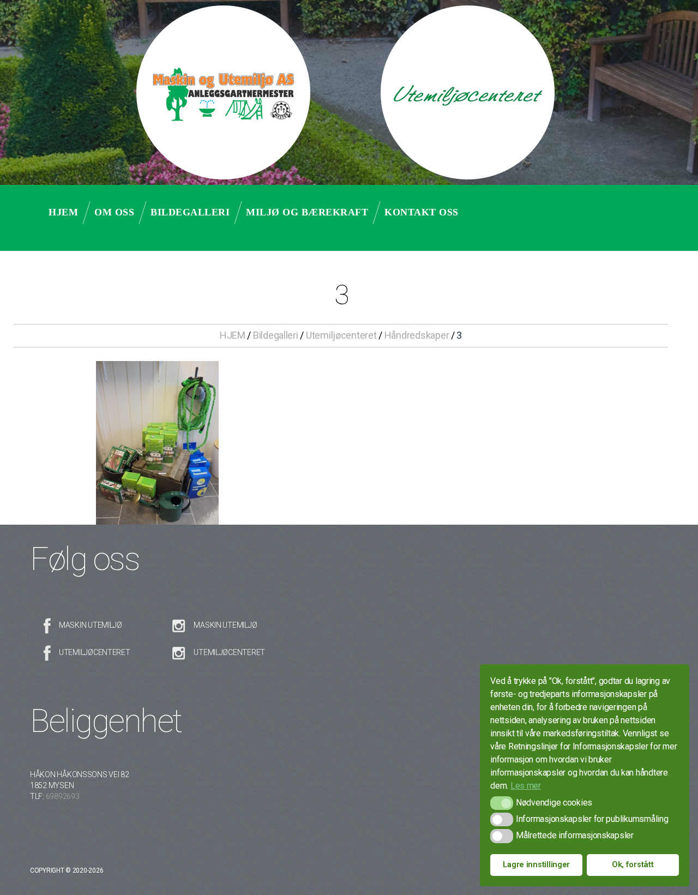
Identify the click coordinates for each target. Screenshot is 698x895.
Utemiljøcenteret (341, 335)
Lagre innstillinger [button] (536, 864)
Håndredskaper (416, 335)
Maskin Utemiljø (90, 625)
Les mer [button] (525, 785)
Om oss (114, 212)
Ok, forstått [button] (633, 864)
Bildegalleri (190, 212)
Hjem (63, 212)
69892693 (63, 796)
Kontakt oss (421, 212)
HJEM (232, 335)
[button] (501, 803)
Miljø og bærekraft (307, 212)
